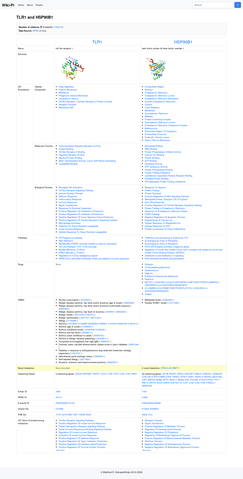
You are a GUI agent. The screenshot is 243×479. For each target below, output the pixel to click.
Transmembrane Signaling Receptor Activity (80, 145)
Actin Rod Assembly (154, 202)
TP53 (202, 382)
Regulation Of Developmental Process (163, 429)
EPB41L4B (166, 368)
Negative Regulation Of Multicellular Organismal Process (172, 447)
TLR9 (127, 373)
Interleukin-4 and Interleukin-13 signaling (164, 255)
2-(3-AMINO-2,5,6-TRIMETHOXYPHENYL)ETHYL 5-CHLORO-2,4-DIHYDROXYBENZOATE (176, 289)
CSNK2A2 (217, 373)
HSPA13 (199, 376)
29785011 (110, 311)
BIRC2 (180, 373)
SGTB (159, 382)
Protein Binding (66, 148)
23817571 (85, 317)
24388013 (86, 332)
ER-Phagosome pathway (70, 237)
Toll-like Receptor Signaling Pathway (76, 190)
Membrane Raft (66, 107)
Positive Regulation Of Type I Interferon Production (83, 441)
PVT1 (217, 379)
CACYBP (188, 373)
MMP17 (176, 368)
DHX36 (78, 373)
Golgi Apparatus (66, 86)
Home (21, 4)
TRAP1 (134, 373)
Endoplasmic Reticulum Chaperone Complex (166, 125)
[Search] (237, 5)
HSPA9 (207, 376)
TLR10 (104, 373)
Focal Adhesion (152, 107)
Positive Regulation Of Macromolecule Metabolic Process (172, 438)
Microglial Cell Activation (70, 187)
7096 (58, 391)
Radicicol (149, 279)
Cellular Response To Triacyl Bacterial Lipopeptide (83, 231)
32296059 (92, 323)
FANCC (176, 376)
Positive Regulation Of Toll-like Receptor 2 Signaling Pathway (88, 220)
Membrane (64, 92)
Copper (148, 294)
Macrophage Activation (70, 223)
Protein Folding (152, 190)
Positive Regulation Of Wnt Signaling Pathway (167, 196)
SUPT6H (174, 382)
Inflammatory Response (70, 199)
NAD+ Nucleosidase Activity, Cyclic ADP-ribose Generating (87, 160)
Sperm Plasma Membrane (157, 140)
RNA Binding (151, 148)
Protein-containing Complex (158, 119)
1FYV (58, 414)
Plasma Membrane (68, 89)
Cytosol (148, 104)
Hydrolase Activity (153, 163)
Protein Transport (153, 193)
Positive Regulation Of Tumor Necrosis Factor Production (86, 217)
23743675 (85, 299)
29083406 (120, 311)
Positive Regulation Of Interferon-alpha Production (83, 444)
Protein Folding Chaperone (157, 172)
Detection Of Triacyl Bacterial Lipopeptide (78, 226)
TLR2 (110, 373)
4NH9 (144, 414)
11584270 (57, 27)
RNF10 (145, 382)
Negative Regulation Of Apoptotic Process (165, 217)
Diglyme (149, 273)
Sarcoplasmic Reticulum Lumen (160, 122)
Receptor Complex (67, 104)
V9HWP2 (154, 408)
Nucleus (149, 89)
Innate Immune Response (71, 229)
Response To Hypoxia (155, 187)
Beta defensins (66, 240)
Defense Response (68, 196)
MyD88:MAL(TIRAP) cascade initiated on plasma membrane (88, 243)
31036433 (86, 326)
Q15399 (59, 408)
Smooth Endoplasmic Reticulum (160, 101)
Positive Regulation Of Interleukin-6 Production (81, 211)
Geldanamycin (152, 270)
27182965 (72, 320)
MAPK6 (151, 379)
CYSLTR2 (146, 376)
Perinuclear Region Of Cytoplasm (161, 131)
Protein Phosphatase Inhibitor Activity (163, 151)
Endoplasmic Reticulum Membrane (161, 98)
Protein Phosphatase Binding (159, 169)
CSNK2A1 (207, 373)
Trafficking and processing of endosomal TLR (166, 237)
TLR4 (115, 373)
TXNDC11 (211, 382)
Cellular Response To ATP (157, 226)
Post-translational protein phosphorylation (164, 258)
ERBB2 (161, 376)
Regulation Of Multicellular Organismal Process (167, 435)
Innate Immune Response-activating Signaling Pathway (85, 429)
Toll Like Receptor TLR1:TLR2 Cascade (78, 246)
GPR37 (183, 376)
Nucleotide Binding (154, 145)
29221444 (134, 344)
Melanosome (151, 128)
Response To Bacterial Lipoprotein (75, 208)
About (30, 4)
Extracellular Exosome (155, 134)
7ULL (150, 414)
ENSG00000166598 (151, 403)
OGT (187, 379)
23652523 (98, 356)
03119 (58, 397)
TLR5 (121, 373)
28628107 (105, 341)
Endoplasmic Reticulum (156, 92)
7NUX (88, 414)
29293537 (112, 362)
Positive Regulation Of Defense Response (79, 438)
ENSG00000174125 (65, 403)
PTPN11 (210, 379)
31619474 (112, 323)
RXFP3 (152, 382)
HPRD (36, 30)
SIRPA (166, 382)
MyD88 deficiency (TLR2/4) (72, 249)
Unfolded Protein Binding (156, 178)
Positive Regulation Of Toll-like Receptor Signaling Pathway (173, 205)
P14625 (145, 408)
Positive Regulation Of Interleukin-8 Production (81, 214)
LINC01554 (216, 376)
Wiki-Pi (8, 5)
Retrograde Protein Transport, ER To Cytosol (166, 199)
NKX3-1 (173, 379)
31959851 (102, 323)
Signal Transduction (68, 205)
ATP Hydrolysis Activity (156, 166)
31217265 (173, 302)
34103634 (72, 323)
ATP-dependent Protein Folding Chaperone (165, 181)
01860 (145, 397)
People (39, 4)
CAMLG (197, 373)
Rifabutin (149, 264)
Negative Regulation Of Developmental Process (167, 444)
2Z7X (64, 414)
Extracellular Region (154, 86)
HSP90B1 (183, 42)
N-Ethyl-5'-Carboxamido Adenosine (161, 276)
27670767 (76, 353)
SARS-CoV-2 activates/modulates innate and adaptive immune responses (94, 258)
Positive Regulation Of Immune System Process (82, 447)
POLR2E (194, 379)
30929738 (122, 323)
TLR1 (97, 42)
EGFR (155, 376)
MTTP (166, 379)
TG (180, 382)
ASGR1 (173, 373)
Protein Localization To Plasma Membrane (165, 229)
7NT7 (75, 414)
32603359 (128, 302)
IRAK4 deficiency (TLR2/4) (71, 252)
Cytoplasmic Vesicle (68, 98)
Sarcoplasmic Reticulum (156, 113)
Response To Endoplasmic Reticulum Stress (166, 211)
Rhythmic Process (153, 441)
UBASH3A (147, 385)
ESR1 (169, 376)
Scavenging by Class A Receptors (161, 240)
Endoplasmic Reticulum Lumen (160, 95)
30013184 (79, 314)
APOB (165, 373)
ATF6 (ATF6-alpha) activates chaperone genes (167, 246)
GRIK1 (191, 376)
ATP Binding (151, 160)
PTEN (202, 379)
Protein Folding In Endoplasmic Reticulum (165, 208)
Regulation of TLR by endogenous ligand (78, 255)
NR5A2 (181, 379)
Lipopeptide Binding (68, 163)
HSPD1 (96, 373)
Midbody (149, 116)
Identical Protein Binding (70, 157)
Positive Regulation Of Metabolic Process (165, 426)
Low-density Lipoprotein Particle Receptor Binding (168, 175)
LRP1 (144, 379)
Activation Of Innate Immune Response (78, 435)
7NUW (82, 414)
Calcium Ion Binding (154, 154)
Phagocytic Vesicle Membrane (73, 95)
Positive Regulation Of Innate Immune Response (82, 423)
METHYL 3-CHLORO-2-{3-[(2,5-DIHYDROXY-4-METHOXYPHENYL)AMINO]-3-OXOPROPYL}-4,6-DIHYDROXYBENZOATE (182, 284)
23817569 (84, 359)
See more (60, 450)
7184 (144, 391)
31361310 (89, 314)
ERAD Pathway (152, 214)
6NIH (70, 414)
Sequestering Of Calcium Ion (158, 220)
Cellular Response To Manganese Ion (163, 223)
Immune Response (68, 202)
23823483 (167, 299)
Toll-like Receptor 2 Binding (72, 151)
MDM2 (159, 379)
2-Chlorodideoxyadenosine (157, 267)
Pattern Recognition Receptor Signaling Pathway (82, 426)
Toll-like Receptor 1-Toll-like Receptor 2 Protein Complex (85, 101)
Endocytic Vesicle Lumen (157, 137)
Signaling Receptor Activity (72, 154)
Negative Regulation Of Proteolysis (161, 432)
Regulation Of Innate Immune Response (78, 432)
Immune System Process (71, 193)
